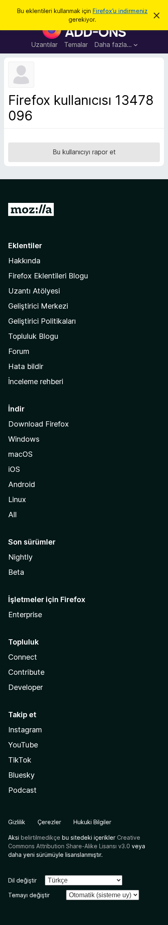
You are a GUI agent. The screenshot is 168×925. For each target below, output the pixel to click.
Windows (24, 439)
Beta (16, 572)
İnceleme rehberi (35, 381)
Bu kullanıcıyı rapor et (84, 152)
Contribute (26, 672)
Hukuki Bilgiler (92, 821)
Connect (22, 657)
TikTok (19, 760)
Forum (18, 351)
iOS (14, 469)
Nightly (20, 557)
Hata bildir (25, 366)
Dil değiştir (22, 880)
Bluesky (21, 775)
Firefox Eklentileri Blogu (48, 275)
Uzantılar (44, 44)
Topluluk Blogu (33, 336)
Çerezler (49, 821)
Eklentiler (25, 245)
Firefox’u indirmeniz (120, 10)
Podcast (22, 790)
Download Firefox (38, 424)
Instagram (25, 729)
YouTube (23, 744)
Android (21, 484)
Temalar (76, 44)
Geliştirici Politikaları (42, 321)
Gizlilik (16, 821)
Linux (17, 499)
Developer (25, 687)
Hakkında (24, 260)
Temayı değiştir (29, 895)
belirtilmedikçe (40, 837)
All (12, 514)
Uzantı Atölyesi (34, 291)
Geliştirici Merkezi (38, 306)
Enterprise (25, 614)
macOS (20, 454)
